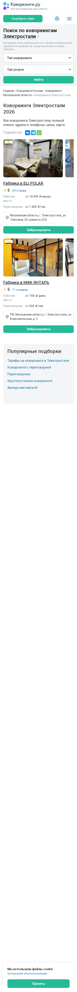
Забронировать (38, 230)
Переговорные (18, 374)
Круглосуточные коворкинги (29, 381)
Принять (38, 983)
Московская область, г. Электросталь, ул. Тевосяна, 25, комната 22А (38, 217)
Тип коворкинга (19, 58)
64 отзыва (19, 190)
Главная (8, 91)
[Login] (57, 18)
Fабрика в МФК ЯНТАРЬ (26, 282)
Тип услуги (15, 69)
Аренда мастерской (22, 387)
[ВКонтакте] (27, 132)
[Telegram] (33, 132)
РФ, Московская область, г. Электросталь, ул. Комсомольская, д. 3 (41, 317)
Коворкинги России (30, 91)
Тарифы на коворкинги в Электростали (38, 360)
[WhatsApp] (39, 132)
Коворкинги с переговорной (29, 367)
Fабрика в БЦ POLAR (23, 183)
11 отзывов (20, 290)
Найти (38, 79)
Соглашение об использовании (27, 973)
